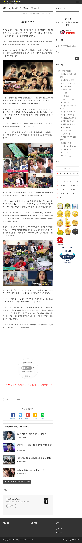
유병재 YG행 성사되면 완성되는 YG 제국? (31, 434)
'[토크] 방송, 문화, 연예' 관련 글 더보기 (17, 481)
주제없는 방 (65, 156)
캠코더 (66, 90)
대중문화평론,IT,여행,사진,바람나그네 (17, 502)
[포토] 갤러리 (66, 143)
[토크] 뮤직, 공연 (67, 112)
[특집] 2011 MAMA (68, 118)
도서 (65, 93)
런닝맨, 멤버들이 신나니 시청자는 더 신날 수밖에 (34, 458)
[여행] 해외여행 (67, 124)
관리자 (60, 529)
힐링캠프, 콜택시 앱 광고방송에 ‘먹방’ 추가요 (21, 8)
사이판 (66, 131)
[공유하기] (10, 399)
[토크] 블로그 (66, 149)
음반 (65, 96)
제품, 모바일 (68, 83)
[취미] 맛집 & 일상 (68, 146)
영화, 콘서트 (68, 99)
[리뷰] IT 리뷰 (67, 80)
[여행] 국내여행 (67, 121)
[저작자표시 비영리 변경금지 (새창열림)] (26, 399)
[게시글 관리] (12, 399)
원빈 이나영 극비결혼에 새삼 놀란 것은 (30, 470)
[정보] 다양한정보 (68, 115)
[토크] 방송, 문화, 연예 (32, 13)
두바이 (66, 134)
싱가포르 (66, 127)
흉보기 (64, 153)
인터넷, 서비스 (69, 102)
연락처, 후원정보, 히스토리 (67, 46)
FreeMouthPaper (13, 499)
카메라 (66, 87)
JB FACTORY (75, 540)
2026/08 (67, 169)
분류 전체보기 (65, 71)
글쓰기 (60, 533)
